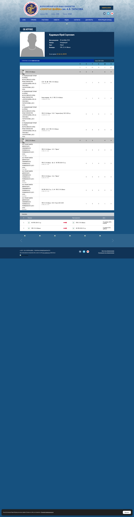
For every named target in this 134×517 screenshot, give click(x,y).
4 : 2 (51, 97)
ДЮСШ (43, 129)
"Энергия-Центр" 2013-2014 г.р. (63, 113)
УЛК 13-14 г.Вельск (53, 82)
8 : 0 (53, 203)
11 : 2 (53, 163)
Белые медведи (45, 97)
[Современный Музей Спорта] (99, 235)
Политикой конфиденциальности (47, 512)
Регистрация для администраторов (106, 253)
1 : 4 (53, 189)
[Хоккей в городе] (54, 235)
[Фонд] (69, 235)
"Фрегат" (57, 149)
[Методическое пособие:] (39, 235)
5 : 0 (53, 113)
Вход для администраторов (108, 251)
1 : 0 (47, 129)
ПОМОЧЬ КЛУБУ (106, 8)
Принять (127, 512)
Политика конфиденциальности (42, 250)
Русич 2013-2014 (59, 203)
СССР (43, 82)
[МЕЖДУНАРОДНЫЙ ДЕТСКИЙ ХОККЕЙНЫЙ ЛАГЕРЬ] (24, 235)
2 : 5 (53, 149)
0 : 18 (46, 82)
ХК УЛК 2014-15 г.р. (61, 163)
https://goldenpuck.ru (46, 252)
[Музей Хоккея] (84, 235)
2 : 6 (53, 176)
